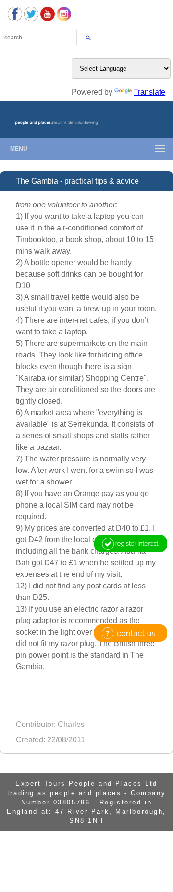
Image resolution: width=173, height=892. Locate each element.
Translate (149, 92)
